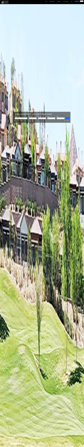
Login (15, 120)
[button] (67, 118)
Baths (58, 116)
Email (82, 1)
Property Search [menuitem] (52, 1)
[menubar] (59, 1)
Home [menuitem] (46, 1)
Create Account (20, 120)
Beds (48, 116)
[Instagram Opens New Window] (78, 1)
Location (16, 116)
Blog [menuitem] (71, 1)
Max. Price (39, 116)
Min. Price (30, 116)
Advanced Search (66, 120)
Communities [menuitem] (59, 1)
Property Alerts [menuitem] (65, 1)
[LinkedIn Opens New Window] (76, 1)
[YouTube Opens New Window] (77, 1)
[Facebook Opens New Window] (75, 1)
